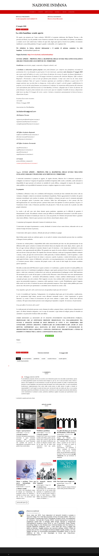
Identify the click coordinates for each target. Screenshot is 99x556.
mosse (18, 29)
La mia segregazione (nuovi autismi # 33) (26, 19)
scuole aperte (63, 358)
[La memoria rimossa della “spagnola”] (46, 470)
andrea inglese (40, 432)
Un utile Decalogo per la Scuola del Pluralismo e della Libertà (67, 431)
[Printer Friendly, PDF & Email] (49, 336)
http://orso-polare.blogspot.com (33, 513)
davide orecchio (20, 486)
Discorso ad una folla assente (55, 19)
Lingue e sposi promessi (23, 431)
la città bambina (26, 358)
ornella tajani (19, 432)
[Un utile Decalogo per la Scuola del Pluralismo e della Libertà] (67, 419)
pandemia (36, 358)
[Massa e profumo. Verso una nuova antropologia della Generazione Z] (26, 470)
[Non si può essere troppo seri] (67, 470)
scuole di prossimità (22, 361)
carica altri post (21, 502)
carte (18, 478)
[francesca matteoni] (21, 522)
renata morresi (60, 434)
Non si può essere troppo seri (65, 481)
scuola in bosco (52, 358)
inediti (59, 478)
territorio (24, 29)
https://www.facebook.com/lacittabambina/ (40, 55)
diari (18, 428)
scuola (43, 358)
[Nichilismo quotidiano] (46, 419)
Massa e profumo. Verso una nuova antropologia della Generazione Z (26, 483)
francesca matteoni (43, 353)
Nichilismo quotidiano (43, 431)
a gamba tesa (41, 428)
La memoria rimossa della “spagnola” (46, 482)
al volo (59, 428)
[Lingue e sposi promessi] (26, 419)
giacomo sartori (60, 483)
